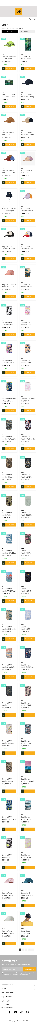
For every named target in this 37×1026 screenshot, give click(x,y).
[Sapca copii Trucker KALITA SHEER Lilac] (28, 197)
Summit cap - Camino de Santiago (26, 932)
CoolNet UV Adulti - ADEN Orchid (26, 856)
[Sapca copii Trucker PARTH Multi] (28, 235)
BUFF (3, 54)
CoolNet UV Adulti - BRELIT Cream (8, 742)
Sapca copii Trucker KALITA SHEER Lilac (27, 209)
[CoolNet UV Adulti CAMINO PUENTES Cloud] (9, 653)
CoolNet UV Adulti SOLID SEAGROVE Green (26, 514)
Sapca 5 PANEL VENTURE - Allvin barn (9, 171)
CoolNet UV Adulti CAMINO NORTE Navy (27, 666)
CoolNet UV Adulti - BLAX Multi (26, 742)
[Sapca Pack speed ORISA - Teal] (28, 881)
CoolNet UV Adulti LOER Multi (9, 628)
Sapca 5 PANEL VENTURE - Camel (8, 133)
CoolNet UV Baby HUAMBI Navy (9, 400)
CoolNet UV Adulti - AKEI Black (7, 856)
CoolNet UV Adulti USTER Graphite (26, 476)
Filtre (10, 32)
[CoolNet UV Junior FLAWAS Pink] (9, 349)
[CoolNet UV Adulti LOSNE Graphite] (28, 577)
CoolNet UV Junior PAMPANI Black (8, 323)
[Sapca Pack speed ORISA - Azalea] (9, 881)
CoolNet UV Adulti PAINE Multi (9, 590)
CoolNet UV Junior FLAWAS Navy (26, 361)
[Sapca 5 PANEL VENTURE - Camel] (9, 120)
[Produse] (3, 19)
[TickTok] (21, 1012)
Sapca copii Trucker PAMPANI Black (9, 247)
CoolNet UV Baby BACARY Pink (28, 400)
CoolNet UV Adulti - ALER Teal (26, 818)
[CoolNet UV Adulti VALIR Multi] (28, 425)
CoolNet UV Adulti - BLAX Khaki (7, 780)
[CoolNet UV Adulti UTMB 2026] (28, 44)
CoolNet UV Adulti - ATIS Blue (9, 818)
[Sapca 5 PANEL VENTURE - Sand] (28, 120)
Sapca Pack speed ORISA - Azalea (8, 894)
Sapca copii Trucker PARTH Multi (27, 247)
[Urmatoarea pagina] (32, 950)
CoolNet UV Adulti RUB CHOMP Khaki (7, 514)
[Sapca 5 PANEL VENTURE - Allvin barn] (9, 158)
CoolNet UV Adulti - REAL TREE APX (7, 476)
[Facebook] (9, 1012)
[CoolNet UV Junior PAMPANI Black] (9, 311)
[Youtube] (15, 1012)
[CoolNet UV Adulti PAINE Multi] (9, 577)
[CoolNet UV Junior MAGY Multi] (28, 311)
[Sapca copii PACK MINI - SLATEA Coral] (9, 273)
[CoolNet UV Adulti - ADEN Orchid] (28, 843)
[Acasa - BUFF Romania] (18, 11)
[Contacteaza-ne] (25, 19)
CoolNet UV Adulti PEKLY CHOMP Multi (26, 552)
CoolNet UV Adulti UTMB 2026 (26, 57)
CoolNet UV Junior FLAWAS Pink (8, 361)
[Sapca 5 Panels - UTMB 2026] (9, 44)
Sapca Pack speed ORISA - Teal (27, 894)
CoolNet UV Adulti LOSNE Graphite (26, 590)
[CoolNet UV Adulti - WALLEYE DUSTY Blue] (9, 425)
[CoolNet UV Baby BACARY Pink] (28, 387)
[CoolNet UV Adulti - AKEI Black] (9, 843)
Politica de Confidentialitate (20, 974)
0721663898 (7, 1004)
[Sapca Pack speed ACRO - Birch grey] (9, 919)
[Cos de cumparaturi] (30, 19)
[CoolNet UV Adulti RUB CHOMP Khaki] (9, 501)
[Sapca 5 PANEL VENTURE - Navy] (28, 82)
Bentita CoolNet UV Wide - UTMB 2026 (9, 95)
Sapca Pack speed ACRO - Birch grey (8, 932)
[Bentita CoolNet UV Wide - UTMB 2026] (9, 82)
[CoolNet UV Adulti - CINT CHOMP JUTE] (28, 691)
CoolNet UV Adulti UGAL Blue (9, 552)
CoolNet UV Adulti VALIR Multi (28, 438)
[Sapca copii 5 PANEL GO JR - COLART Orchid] (28, 158)
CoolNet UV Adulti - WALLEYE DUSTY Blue (9, 438)
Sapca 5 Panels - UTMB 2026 (9, 57)
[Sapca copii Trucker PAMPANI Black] (9, 235)
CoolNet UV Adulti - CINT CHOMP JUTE (26, 704)
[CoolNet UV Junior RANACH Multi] (28, 273)
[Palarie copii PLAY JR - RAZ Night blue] (9, 197)
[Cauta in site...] (34, 19)
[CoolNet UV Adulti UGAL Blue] (9, 539)
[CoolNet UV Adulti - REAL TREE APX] (9, 463)
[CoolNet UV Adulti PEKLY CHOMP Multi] (28, 539)
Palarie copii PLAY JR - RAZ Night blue (9, 209)
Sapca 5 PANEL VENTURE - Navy (27, 95)
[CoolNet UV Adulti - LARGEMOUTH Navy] (9, 691)
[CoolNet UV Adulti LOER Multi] (9, 615)
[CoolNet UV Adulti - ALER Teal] (28, 805)
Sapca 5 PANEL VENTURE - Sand (27, 133)
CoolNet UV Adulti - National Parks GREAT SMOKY (27, 780)
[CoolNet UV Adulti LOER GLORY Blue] (28, 615)
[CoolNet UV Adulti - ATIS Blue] (9, 805)
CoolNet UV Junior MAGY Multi (26, 323)
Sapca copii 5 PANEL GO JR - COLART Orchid (27, 171)
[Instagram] (27, 1012)
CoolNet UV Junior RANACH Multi (27, 285)
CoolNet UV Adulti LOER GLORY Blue (25, 628)
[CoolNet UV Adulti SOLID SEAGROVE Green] (28, 501)
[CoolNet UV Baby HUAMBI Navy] (9, 387)
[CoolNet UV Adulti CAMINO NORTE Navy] (28, 653)
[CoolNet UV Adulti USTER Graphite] (28, 463)
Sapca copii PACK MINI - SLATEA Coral (9, 285)
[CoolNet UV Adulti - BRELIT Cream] (9, 729)
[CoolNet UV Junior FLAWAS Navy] (28, 349)
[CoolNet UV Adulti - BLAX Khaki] (9, 767)
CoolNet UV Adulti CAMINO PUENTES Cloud (8, 666)
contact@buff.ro (8, 1007)
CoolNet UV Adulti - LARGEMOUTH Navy (8, 704)
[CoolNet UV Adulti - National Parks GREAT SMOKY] (28, 767)
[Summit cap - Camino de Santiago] (28, 919)
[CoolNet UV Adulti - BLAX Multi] (28, 729)
